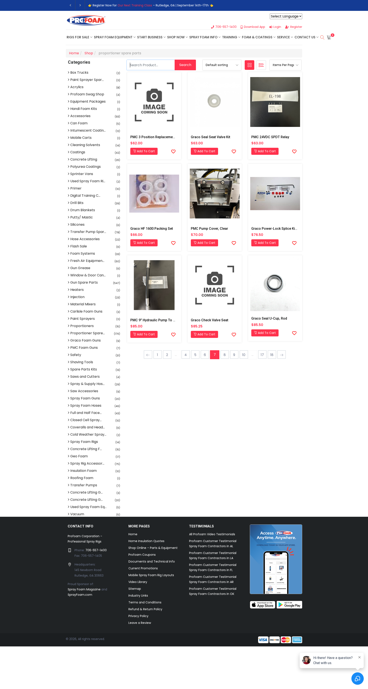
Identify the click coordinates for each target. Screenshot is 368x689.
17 (262, 354)
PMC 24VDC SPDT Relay (270, 137)
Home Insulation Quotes (146, 541)
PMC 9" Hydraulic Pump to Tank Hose (160, 320)
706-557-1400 (96, 550)
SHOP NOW (176, 37)
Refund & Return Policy (145, 609)
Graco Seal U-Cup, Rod (269, 318)
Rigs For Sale (78, 37)
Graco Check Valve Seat (209, 320)
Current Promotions (143, 568)
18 (271, 354)
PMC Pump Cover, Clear (209, 229)
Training (229, 37)
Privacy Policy (138, 616)
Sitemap (134, 589)
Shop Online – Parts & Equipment (153, 548)
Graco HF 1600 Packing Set (151, 229)
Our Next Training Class (135, 5)
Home (132, 534)
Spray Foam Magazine (84, 589)
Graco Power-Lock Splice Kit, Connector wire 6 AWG (292, 229)
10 (243, 354)
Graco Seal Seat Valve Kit (210, 137)
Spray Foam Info (203, 37)
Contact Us (305, 37)
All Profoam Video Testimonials (212, 534)
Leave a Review (139, 623)
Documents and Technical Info (151, 561)
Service (283, 37)
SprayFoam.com (80, 595)
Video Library (137, 582)
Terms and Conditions (144, 602)
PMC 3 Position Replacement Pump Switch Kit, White (171, 137)
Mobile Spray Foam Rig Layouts (151, 575)
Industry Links (138, 595)
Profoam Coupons (142, 555)
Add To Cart (145, 151)
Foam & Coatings (257, 37)
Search (185, 64)
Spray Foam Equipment (113, 37)
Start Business (149, 37)
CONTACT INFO (80, 526)
